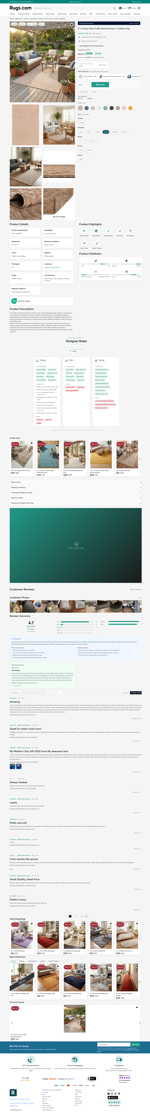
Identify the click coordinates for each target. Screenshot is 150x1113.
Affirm (44, 1101)
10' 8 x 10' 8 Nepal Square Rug (20, 470)
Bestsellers (45, 1103)
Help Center (78, 1096)
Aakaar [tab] (42, 961)
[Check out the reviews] (114, 1103)
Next (86, 916)
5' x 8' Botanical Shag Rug (71, 951)
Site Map (44, 1099)
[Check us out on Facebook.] (109, 1094)
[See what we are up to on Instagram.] (112, 1094)
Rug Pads (83, 14)
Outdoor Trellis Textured (46, 19)
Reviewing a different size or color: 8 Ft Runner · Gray (24, 808)
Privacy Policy (131, 1048)
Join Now (135, 1044)
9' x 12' (124, 132)
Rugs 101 (77, 1099)
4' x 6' (89, 132)
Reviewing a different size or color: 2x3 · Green (22, 905)
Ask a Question (84, 92)
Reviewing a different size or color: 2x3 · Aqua (22, 865)
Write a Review (137, 693)
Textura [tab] (13, 961)
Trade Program (46, 1105)
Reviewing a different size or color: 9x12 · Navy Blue (24, 762)
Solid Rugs (33, 19)
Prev (66, 916)
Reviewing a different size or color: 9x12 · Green (23, 885)
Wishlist (134, 8)
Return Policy (78, 1101)
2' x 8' (89, 150)
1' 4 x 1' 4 (82, 123)
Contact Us (78, 1090)
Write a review (97, 33)
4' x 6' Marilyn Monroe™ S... (124, 951)
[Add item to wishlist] (31, 443)
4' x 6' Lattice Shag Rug (97, 951)
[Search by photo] (35, 8)
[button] (71, 24)
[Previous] (12, 458)
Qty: (80, 84)
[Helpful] (140, 833)
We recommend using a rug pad (99, 71)
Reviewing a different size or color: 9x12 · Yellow (23, 788)
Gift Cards (45, 1092)
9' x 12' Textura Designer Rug (99, 993)
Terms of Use (14, 1099)
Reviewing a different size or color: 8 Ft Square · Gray (24, 845)
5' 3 (92, 141)
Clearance (137, 14)
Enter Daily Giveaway (48, 1107)
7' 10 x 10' (115, 132)
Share (94, 92)
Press (76, 1105)
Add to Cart (100, 85)
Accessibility (78, 1103)
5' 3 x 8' (97, 132)
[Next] (139, 458)
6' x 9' (105, 132)
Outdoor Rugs (61, 14)
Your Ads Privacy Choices (19, 1103)
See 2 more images (59, 217)
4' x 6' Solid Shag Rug (17, 951)
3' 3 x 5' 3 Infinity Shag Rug (45, 951)
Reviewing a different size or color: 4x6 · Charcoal (23, 737)
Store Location (46, 1096)
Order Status (136, 2)
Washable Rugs (38, 14)
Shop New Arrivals (75, 2)
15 (82, 916)
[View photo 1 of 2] (12, 766)
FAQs (76, 1094)
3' (80, 141)
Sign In (124, 8)
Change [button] (89, 98)
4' (85, 141)
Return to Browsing (16, 19)
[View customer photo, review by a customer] (16, 606)
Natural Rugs (50, 14)
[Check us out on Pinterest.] (119, 1094)
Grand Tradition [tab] (54, 961)
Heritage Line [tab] (32, 961)
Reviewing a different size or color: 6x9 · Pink (22, 829)
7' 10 (81, 159)
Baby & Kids (73, 14)
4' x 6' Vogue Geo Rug (123, 470)
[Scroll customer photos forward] (140, 606)
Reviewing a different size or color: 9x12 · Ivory (24, 683)
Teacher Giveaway (47, 1110)
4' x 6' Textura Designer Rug (46, 993)
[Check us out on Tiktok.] (115, 1094)
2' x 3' (81, 132)
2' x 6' (81, 150)
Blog (43, 1094)
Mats (91, 14)
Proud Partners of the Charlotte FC (52, 1090)
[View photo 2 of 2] (19, 766)
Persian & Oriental (24, 14)
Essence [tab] (22, 961)
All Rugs (12, 14)
